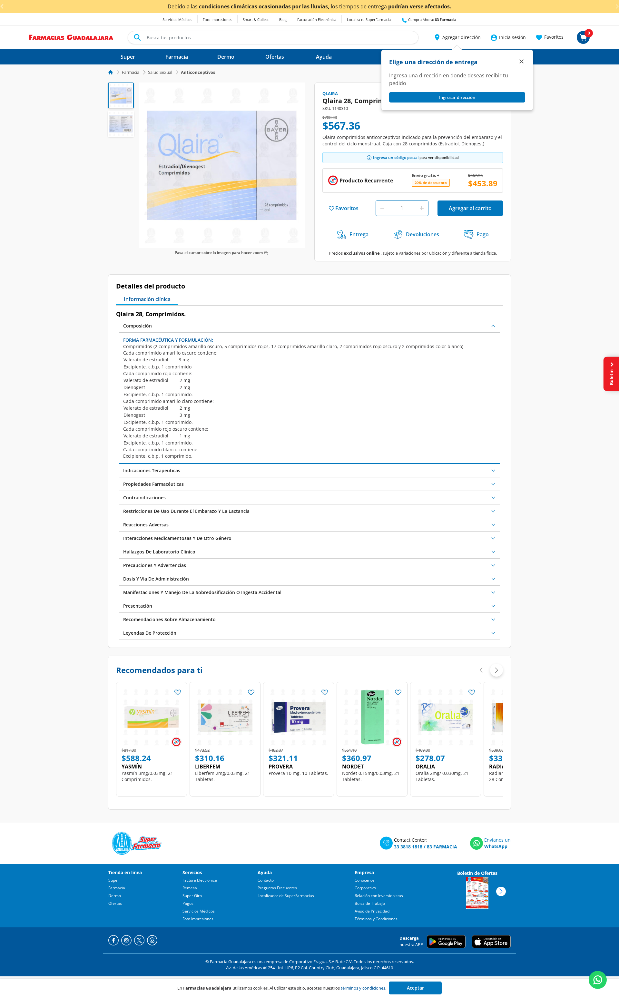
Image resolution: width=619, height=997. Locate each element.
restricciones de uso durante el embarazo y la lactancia (186, 511)
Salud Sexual (160, 72)
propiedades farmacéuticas (153, 484)
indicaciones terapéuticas (151, 470)
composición (137, 326)
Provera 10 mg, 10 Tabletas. (298, 773)
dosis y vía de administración (156, 579)
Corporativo (365, 888)
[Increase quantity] (421, 208)
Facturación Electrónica (316, 19)
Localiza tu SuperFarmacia (369, 19)
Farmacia (130, 72)
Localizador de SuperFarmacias (286, 895)
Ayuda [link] (324, 56)
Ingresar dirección (457, 97)
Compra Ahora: (432, 19)
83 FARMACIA (442, 847)
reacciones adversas (146, 525)
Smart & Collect (256, 19)
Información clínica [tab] (147, 299)
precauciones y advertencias (154, 565)
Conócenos (365, 880)
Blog (283, 19)
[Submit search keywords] (137, 37)
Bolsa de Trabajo (370, 903)
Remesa (189, 888)
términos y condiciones (363, 988)
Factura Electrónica (199, 880)
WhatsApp (495, 846)
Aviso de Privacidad (372, 911)
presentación (137, 606)
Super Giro (192, 895)
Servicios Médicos (177, 19)
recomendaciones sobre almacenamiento (169, 619)
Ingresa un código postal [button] (395, 157)
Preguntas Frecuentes (277, 888)
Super (113, 880)
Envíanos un (497, 840)
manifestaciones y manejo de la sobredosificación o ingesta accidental (202, 592)
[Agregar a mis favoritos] (178, 690)
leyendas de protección (149, 633)
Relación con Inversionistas (379, 895)
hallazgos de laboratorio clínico (159, 552)
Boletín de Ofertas (477, 873)
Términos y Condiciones (376, 919)
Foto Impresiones (217, 19)
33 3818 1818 (408, 847)
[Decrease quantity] (382, 208)
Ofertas (115, 903)
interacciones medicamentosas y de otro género (177, 538)
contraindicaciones (144, 497)
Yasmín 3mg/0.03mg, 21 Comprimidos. (147, 776)
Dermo (114, 895)
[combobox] (273, 37)
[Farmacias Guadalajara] (71, 36)
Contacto (266, 880)
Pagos (187, 903)
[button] (457, 37)
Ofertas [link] (274, 56)
